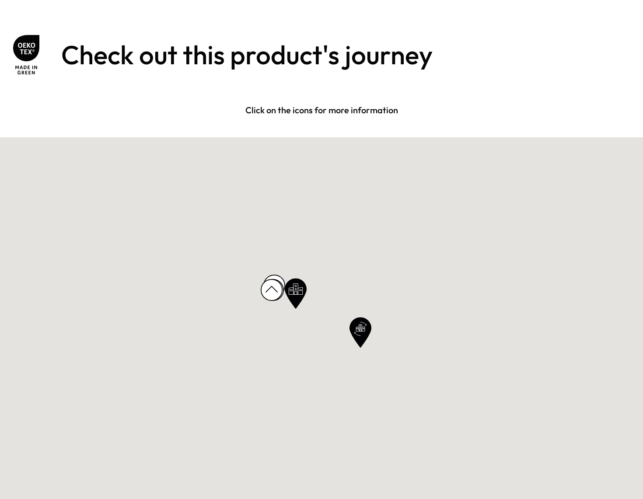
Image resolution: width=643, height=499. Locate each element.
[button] (296, 293)
